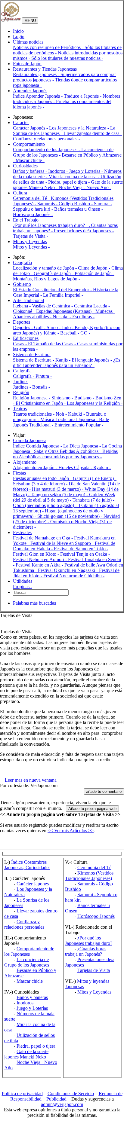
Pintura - (44, 376)
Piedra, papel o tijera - (69, 182)
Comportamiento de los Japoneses (29, 951)
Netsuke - (62, 316)
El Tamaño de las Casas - (52, 343)
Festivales (22, 532)
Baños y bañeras (32, 997)
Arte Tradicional (28, 300)
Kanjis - (63, 359)
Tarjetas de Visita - (30, 236)
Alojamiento (24, 462)
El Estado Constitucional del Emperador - (53, 289)
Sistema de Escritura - (34, 359)
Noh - (62, 414)
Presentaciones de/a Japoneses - (84, 230)
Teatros (20, 408)
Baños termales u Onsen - (78, 209)
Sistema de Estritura (32, 354)
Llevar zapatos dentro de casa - (93, 133)
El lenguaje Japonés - (92, 359)
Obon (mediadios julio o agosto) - (45, 505)
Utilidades (22, 581)
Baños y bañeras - (30, 171)
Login (18, 36)
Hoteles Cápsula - (75, 467)
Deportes (21, 322)
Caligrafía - (24, 376)
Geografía (22, 262)
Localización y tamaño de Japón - (45, 267)
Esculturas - (83, 316)
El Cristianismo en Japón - (41, 403)
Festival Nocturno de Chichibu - (73, 575)
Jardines (20, 381)
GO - (85, 332)
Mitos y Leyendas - (31, 246)
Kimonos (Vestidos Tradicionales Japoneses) (89, 875)
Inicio (18, 31)
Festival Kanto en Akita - (40, 564)
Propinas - (22, 586)
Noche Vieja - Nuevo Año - (85, 187)
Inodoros (25, 1002)
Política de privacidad (22, 1093)
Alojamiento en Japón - (35, 467)
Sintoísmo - (62, 397)
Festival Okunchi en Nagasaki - (68, 570)
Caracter (21, 122)
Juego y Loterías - (86, 171)
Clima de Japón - (94, 267)
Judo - (68, 327)
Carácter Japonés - (31, 127)
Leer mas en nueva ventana (31, 780)
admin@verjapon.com (62, 1104)
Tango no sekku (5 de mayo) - (60, 494)
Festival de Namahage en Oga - (43, 537)
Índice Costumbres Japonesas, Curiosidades (27, 865)
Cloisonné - (24, 311)
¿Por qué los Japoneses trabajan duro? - (51, 225)
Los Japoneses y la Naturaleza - (79, 127)
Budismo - (84, 397)
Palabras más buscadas (34, 603)
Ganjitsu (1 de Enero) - (94, 478)
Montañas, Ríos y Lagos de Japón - (46, 278)
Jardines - (22, 386)
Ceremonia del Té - (32, 198)
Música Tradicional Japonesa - (69, 419)
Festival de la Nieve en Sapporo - (62, 543)
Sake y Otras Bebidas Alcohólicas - (68, 451)
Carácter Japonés (33, 883)
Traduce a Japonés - (83, 96)
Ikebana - (22, 305)
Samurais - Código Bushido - (65, 203)
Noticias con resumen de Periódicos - (49, 47)
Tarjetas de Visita (93, 970)
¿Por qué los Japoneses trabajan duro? (88, 940)
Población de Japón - (94, 273)
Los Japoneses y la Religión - (94, 403)
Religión (21, 392)
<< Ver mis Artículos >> (71, 830)
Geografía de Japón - (54, 273)
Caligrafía (22, 370)
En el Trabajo (26, 219)
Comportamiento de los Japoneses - (47, 149)
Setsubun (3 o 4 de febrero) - (41, 483)
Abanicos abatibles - (33, 316)
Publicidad (56, 1098)
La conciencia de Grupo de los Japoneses (26, 962)
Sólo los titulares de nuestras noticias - (67, 58)
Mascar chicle (30, 981)
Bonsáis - (41, 386)
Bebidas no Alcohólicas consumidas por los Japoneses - (65, 454)
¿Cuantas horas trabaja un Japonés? (85, 951)
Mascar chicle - (30, 160)
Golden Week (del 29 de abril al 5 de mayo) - (64, 497)
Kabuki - (77, 414)
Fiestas (19, 472)
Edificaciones (26, 338)
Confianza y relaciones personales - (46, 138)
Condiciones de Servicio (71, 1093)
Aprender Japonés (30, 90)
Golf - (40, 327)
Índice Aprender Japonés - (38, 96)
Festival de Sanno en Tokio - (81, 548)
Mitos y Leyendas (30, 241)
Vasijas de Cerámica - (53, 305)
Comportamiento (29, 144)
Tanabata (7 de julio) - (93, 499)
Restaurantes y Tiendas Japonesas (45, 69)
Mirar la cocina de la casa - (74, 176)
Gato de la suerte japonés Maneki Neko (26, 1054)
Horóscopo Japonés (96, 916)
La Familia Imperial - (63, 295)
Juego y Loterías (32, 1008)
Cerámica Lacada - (92, 305)
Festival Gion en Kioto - (36, 554)
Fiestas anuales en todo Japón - (43, 478)
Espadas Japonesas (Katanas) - (65, 311)
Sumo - (54, 327)
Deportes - (23, 327)
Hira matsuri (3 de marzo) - (58, 489)
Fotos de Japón (27, 63)
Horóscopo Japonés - (33, 214)
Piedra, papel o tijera (36, 1046)
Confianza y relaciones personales (24, 924)
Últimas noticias (28, 41)
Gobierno (22, 284)
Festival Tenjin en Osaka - (85, 554)
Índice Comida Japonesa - (38, 445)
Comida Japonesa (29, 440)
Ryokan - (102, 467)
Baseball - (70, 332)
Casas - (20, 343)
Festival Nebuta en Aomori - (40, 559)
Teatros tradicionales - (34, 414)
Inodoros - (58, 171)
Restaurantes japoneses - (36, 74)
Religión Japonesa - (32, 397)
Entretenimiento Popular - (78, 424)
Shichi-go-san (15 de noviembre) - (70, 516)
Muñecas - (105, 311)
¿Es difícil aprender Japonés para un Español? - (66, 362)
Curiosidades (25, 165)
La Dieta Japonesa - (82, 445)
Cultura (20, 192)
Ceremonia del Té (94, 867)
